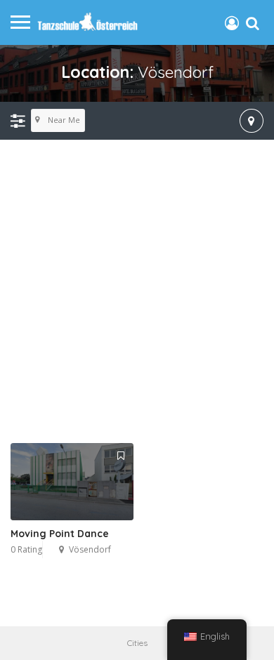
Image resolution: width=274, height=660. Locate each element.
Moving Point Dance (60, 533)
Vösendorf (90, 549)
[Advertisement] (137, 292)
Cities (137, 643)
